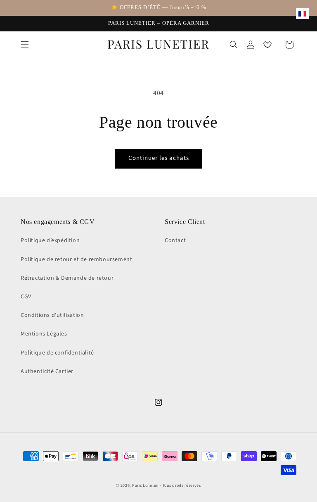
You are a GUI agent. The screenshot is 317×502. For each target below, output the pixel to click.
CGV (26, 297)
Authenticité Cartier (47, 371)
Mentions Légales (44, 334)
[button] (25, 45)
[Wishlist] (267, 45)
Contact (175, 240)
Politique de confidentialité (57, 353)
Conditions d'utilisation (52, 315)
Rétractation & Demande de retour (67, 278)
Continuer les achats (158, 158)
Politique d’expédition (50, 240)
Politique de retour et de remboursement (76, 259)
